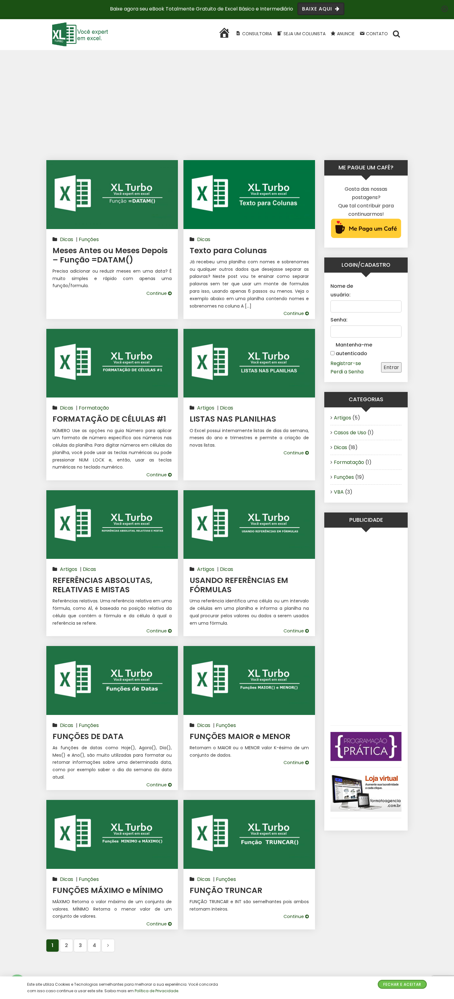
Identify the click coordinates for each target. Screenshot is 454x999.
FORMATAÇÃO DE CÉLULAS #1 (109, 419)
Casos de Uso (350, 432)
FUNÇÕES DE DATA (88, 736)
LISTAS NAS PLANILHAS (233, 419)
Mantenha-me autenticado (354, 349)
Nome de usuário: (341, 290)
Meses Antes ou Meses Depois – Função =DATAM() (110, 255)
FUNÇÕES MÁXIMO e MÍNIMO (108, 890)
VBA (339, 491)
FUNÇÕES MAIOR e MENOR (240, 736)
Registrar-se (345, 363)
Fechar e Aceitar (402, 984)
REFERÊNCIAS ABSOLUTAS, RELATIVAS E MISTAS (102, 585)
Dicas (66, 239)
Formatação (94, 407)
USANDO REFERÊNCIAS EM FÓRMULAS (239, 585)
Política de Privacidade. (157, 990)
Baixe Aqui (318, 8)
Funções (89, 239)
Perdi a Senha (347, 371)
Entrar (391, 367)
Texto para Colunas (228, 250)
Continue (157, 293)
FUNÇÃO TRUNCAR (226, 890)
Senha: (338, 319)
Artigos (205, 407)
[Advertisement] (227, 112)
